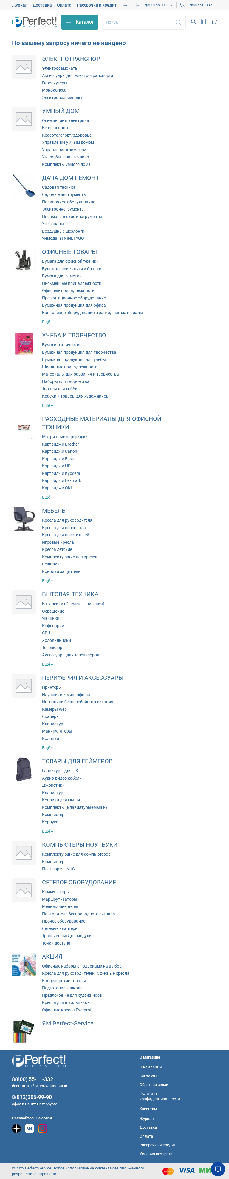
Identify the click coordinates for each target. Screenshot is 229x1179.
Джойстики (53, 785)
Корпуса (50, 822)
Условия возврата (156, 1154)
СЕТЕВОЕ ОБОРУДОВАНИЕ (79, 882)
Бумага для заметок (62, 275)
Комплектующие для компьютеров (76, 854)
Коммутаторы (56, 891)
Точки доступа (56, 943)
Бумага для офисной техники (70, 261)
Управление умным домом (68, 142)
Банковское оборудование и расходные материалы (92, 312)
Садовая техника (58, 187)
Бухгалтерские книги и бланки (71, 268)
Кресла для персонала (64, 527)
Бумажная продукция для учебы (74, 359)
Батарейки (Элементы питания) (73, 603)
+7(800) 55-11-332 (157, 5)
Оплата (64, 5)
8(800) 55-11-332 (32, 1079)
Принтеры (52, 687)
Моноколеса (54, 90)
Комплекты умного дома (66, 164)
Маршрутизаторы (59, 899)
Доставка (42, 5)
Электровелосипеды (62, 97)
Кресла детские (57, 549)
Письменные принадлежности (71, 283)
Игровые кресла (58, 542)
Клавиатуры (54, 723)
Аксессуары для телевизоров (70, 655)
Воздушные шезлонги (63, 231)
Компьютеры (55, 814)
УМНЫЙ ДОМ (61, 111)
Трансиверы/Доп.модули (67, 935)
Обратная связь (154, 1084)
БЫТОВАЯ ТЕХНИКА (70, 594)
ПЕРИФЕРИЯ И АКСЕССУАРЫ (82, 677)
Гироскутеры (54, 83)
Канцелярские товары (64, 980)
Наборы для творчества (65, 381)
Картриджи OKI (57, 488)
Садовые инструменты (64, 194)
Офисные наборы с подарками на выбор (82, 966)
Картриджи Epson (59, 458)
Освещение (53, 611)
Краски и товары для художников (75, 396)
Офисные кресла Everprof (67, 1010)
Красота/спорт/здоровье (67, 135)
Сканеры (51, 716)
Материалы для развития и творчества (80, 374)
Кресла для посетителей (65, 534)
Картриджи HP (56, 465)
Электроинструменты (63, 209)
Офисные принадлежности (68, 290)
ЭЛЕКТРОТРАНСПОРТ (73, 58)
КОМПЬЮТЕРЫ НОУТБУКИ (79, 844)
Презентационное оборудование (74, 298)
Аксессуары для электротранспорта (77, 75)
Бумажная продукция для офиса (74, 305)
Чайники (50, 618)
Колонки (50, 738)
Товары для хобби (60, 388)
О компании (151, 1067)
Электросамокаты (60, 68)
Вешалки (51, 564)
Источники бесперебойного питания (77, 701)
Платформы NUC (58, 868)
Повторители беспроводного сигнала (78, 913)
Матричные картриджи (65, 436)
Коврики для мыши (61, 800)
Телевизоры (54, 647)
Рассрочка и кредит (97, 5)
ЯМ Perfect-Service (68, 1023)
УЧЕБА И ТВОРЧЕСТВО (74, 335)
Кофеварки (53, 625)
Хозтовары (53, 223)
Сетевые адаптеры (60, 928)
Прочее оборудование (63, 921)
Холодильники (56, 640)
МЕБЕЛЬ (54, 510)
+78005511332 (199, 5)
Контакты (148, 1076)
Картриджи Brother (60, 444)
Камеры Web (54, 709)
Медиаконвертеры (60, 906)
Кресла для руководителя (67, 520)
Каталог (85, 22)
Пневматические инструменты (72, 216)
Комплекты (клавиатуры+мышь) (74, 807)
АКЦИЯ (52, 956)
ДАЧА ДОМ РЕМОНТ (70, 177)
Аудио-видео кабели (62, 778)
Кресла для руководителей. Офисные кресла (85, 973)
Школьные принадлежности (70, 366)
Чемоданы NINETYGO (63, 238)
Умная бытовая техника (65, 156)
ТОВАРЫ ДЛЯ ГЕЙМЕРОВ (77, 761)
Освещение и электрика (65, 120)
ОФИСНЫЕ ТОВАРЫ (69, 251)
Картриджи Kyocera (61, 473)
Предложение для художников (72, 995)
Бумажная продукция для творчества (79, 352)
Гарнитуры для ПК (60, 770)
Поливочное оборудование (68, 202)
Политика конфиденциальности (160, 1096)
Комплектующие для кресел (69, 556)
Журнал (19, 5)
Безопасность (55, 127)
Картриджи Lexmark (61, 480)
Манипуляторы (57, 731)
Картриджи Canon (59, 451)
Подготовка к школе (62, 987)
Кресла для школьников (66, 1002)
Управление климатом (64, 149)
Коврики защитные (61, 571)
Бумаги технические (61, 344)
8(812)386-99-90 (32, 1097)
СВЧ (46, 633)
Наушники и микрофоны (66, 694)
